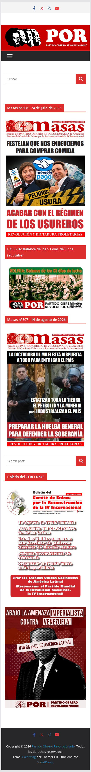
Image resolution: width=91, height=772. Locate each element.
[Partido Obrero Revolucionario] (45, 28)
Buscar (81, 461)
